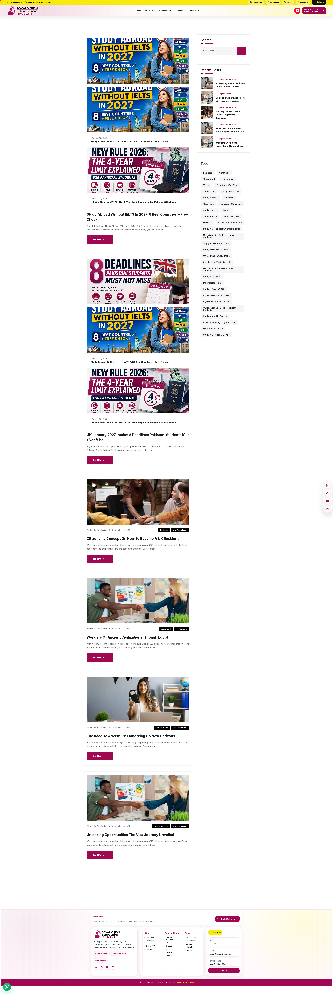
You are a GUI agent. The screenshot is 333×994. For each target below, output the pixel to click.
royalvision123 (103, 530)
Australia (229, 197)
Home (138, 10)
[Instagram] (113, 967)
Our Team (150, 937)
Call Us (224, 970)
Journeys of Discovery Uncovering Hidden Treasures (228, 114)
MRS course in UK (212, 283)
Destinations (165, 10)
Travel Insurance (160, 826)
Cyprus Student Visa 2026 (216, 301)
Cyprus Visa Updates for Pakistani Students (220, 309)
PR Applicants (181, 629)
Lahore (189, 944)
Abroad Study (162, 727)
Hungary (169, 956)
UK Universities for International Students (218, 236)
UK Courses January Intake (216, 256)
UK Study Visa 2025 (213, 328)
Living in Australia (230, 191)
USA (168, 943)
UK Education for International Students (218, 269)
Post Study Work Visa (227, 185)
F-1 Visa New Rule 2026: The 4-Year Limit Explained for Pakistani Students (133, 202)
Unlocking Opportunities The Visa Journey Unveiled (130, 835)
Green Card (209, 179)
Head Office (191, 937)
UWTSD (207, 222)
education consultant (231, 204)
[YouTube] (297, 11)
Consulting (224, 172)
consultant (208, 204)
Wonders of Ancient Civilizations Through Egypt (127, 637)
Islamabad (190, 947)
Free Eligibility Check (227, 918)
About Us (149, 10)
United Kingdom (169, 938)
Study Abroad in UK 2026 (215, 249)
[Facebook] (101, 967)
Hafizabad (190, 950)
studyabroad (209, 210)
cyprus (226, 210)
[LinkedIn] (96, 967)
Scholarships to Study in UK (217, 262)
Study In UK (208, 191)
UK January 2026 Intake (230, 222)
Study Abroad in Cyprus (215, 316)
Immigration (227, 179)
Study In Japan (210, 197)
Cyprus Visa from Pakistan (216, 295)
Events (180, 10)
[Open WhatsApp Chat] (7, 987)
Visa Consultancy (180, 530)
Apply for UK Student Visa (216, 243)
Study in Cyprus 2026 (214, 289)
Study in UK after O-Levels (216, 335)
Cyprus (169, 946)
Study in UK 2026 (211, 276)
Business (164, 530)
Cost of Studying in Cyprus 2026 (219, 322)
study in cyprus (231, 216)
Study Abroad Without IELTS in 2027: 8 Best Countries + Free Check (129, 141)
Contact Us (194, 10)
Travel (206, 185)
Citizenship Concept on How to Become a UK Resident (133, 539)
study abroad (210, 216)
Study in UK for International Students (221, 229)
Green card (166, 629)
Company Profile (150, 942)
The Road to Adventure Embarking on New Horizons (131, 736)
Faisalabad (190, 941)
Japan (168, 949)
